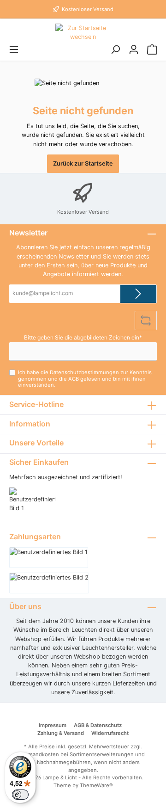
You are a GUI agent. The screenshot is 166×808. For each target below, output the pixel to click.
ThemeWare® (96, 785)
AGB (73, 379)
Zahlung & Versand (60, 733)
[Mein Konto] (134, 49)
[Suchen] (115, 49)
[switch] (20, 794)
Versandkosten (40, 754)
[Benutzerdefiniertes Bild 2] (49, 583)
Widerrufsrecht (110, 733)
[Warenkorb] (152, 49)
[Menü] (14, 49)
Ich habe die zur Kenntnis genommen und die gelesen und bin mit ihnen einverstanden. (85, 378)
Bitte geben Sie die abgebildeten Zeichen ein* (83, 337)
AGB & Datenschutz (98, 725)
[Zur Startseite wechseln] (83, 32)
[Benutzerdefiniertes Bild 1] (37, 504)
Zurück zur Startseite (83, 163)
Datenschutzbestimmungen (84, 372)
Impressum (52, 725)
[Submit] (138, 293)
